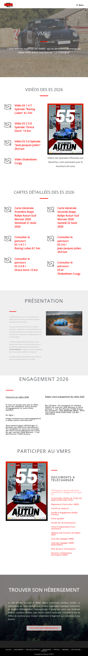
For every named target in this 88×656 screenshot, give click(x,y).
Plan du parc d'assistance (63, 549)
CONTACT (44, 651)
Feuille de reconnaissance (63, 522)
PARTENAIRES (47, 650)
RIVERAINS (65, 650)
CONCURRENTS (19, 650)
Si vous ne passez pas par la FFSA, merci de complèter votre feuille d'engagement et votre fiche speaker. (23, 419)
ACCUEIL (8, 650)
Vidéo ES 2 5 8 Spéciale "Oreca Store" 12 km (24, 127)
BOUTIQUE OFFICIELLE (33, 650)
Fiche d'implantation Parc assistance (63, 528)
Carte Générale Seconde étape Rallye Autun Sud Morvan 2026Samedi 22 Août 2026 (68, 217)
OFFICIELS (57, 650)
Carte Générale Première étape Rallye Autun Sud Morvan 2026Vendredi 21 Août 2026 (25, 217)
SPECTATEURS (75, 650)
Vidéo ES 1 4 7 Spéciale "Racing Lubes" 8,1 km (25, 109)
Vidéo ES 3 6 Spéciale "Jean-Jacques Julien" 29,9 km (28, 145)
